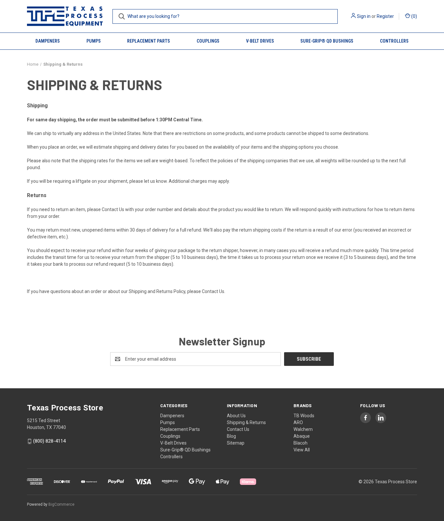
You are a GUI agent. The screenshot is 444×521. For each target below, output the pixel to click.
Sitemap (235, 443)
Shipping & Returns (246, 422)
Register (385, 16)
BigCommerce (61, 504)
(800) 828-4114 (49, 441)
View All (302, 449)
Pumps (93, 41)
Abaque (302, 436)
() (413, 16)
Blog (231, 436)
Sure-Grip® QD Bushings (326, 41)
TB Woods (304, 415)
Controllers (394, 41)
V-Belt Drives (260, 41)
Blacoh (300, 443)
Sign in (364, 16)
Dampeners (47, 41)
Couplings (208, 41)
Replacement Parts (148, 41)
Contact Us (113, 209)
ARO (298, 422)
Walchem (303, 429)
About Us (236, 415)
